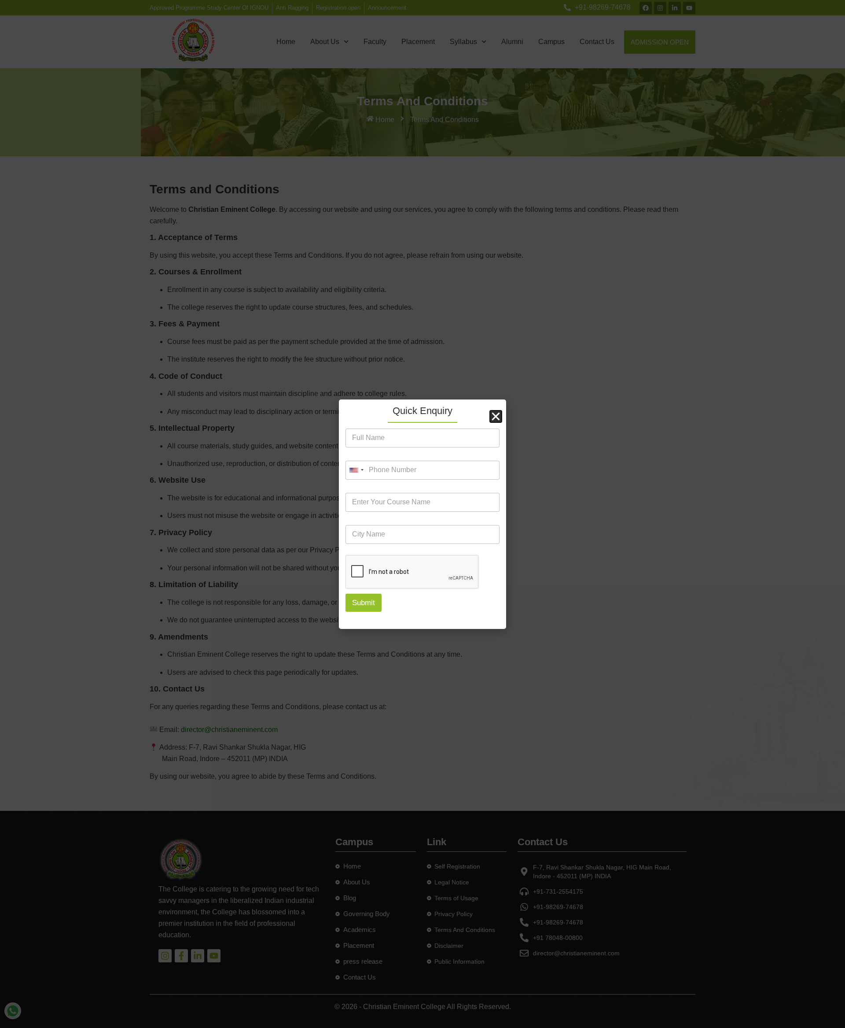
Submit (363, 603)
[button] (495, 416)
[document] (422, 514)
